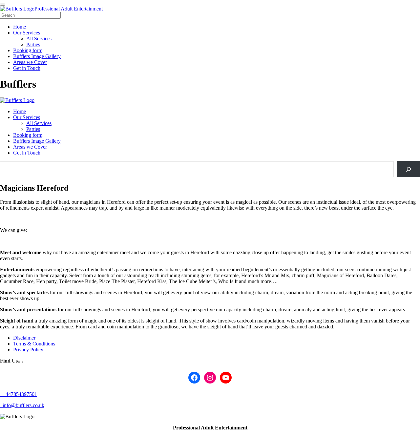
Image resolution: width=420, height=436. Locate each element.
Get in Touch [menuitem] (26, 68)
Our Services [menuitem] (26, 32)
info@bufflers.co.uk (22, 405)
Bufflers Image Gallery (37, 141)
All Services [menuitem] (39, 38)
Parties (33, 129)
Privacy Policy (28, 349)
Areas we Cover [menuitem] (30, 62)
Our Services (26, 117)
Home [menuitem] (19, 27)
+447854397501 (19, 394)
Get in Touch (26, 153)
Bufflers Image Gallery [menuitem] (37, 56)
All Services (39, 123)
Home (19, 111)
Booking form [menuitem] (27, 50)
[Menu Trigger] (2, 5)
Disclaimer (24, 338)
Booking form (27, 135)
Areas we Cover (30, 147)
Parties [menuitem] (33, 44)
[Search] (408, 169)
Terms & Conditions (34, 343)
